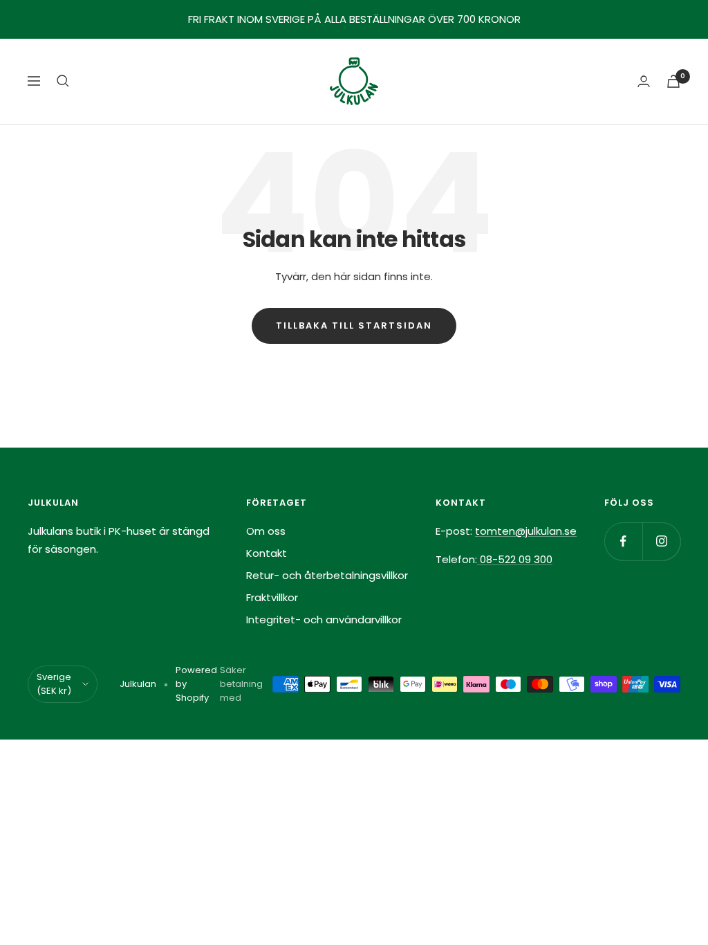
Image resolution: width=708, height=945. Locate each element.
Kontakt (266, 553)
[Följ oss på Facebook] (623, 541)
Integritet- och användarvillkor (324, 619)
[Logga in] (643, 81)
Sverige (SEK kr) (54, 683)
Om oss (266, 531)
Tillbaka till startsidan (354, 325)
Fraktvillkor (272, 597)
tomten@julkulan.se (526, 531)
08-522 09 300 (514, 559)
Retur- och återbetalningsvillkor (327, 575)
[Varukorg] (673, 81)
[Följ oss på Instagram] (661, 541)
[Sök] (63, 81)
